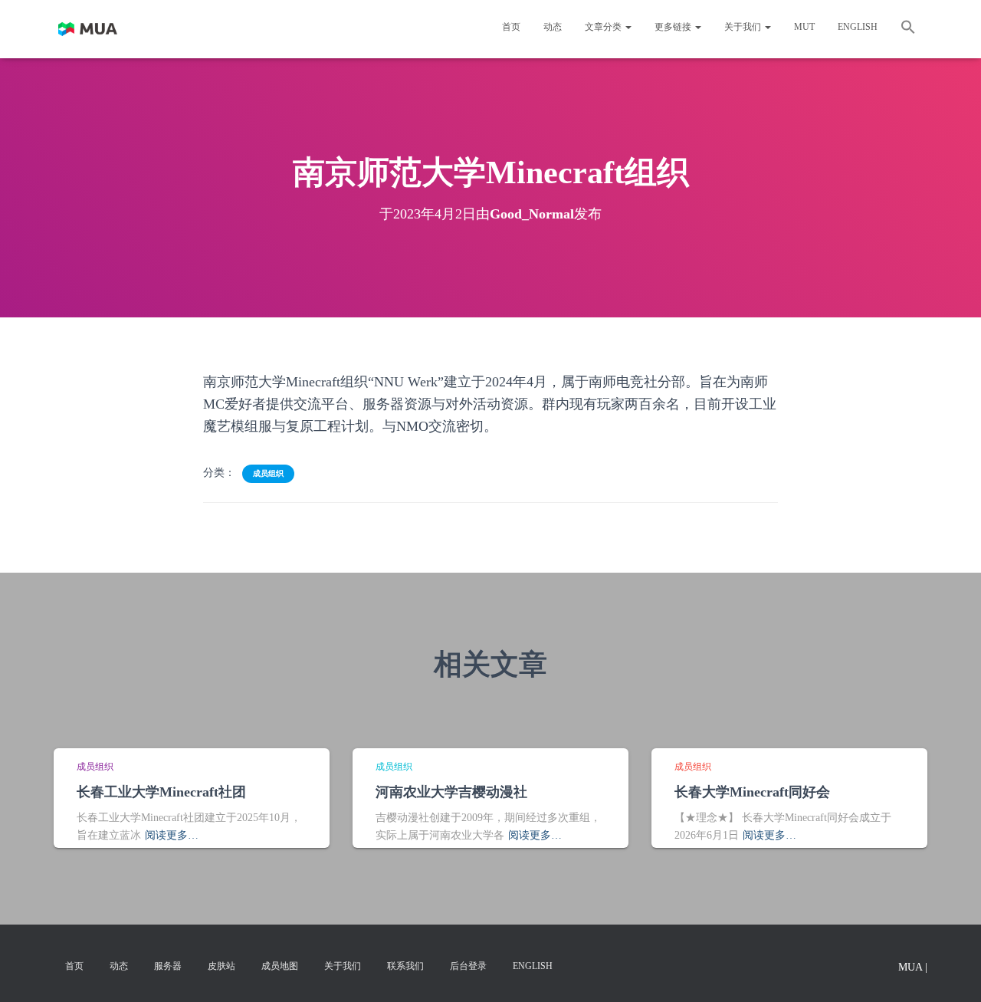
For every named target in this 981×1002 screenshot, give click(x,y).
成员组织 (268, 473)
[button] (908, 29)
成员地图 (279, 966)
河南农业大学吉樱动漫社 (451, 792)
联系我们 (405, 966)
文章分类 (604, 26)
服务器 (168, 966)
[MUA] (87, 29)
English (858, 26)
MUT (804, 26)
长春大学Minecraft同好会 (752, 792)
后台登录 (468, 966)
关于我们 (743, 26)
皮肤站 (221, 966)
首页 (511, 26)
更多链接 (674, 26)
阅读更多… (171, 835)
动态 (552, 26)
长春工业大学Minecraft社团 (161, 792)
